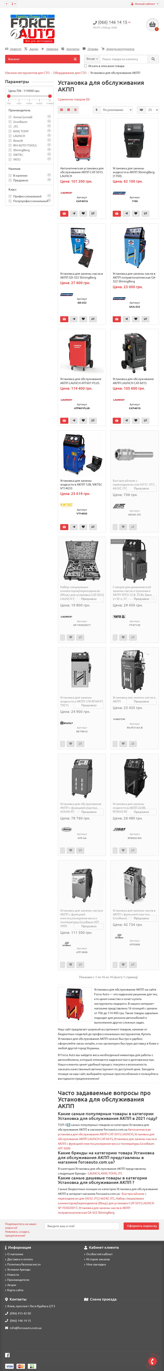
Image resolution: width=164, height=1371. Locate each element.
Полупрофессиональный (31, 201)
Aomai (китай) (22, 117)
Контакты (72, 49)
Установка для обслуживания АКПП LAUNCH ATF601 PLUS (80, 380)
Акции (33, 49)
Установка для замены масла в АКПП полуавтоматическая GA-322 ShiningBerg (134, 277)
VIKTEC (18, 154)
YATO (16, 159)
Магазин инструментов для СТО (27, 73)
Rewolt (18, 140)
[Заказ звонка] (152, 1361)
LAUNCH (19, 136)
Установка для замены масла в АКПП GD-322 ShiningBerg (81, 275)
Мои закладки (96, 1264)
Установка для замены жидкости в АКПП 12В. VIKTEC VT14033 (81, 484)
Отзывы (92, 49)
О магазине (15, 1254)
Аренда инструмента (120, 49)
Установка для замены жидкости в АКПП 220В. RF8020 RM (129, 807)
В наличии (31, 175)
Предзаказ (31, 180)
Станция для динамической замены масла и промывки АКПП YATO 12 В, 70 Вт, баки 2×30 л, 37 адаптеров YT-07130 (134, 593)
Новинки (52, 49)
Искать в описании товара (106, 66)
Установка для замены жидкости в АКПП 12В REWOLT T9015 (81, 701)
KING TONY (21, 131)
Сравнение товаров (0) (74, 99)
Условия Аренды (19, 1269)
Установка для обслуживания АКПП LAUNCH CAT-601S (133, 380)
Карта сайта (15, 1290)
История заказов (98, 1259)
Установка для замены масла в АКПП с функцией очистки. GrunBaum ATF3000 (134, 914)
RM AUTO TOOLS (25, 145)
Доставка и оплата (20, 1259)
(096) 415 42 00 (20, 1313)
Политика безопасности (24, 1264)
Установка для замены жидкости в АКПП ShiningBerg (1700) (134, 172)
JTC (15, 126)
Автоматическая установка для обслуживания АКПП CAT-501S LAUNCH (82, 172)
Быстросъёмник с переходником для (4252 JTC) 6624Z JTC (134, 484)
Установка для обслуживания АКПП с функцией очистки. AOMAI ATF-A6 (80, 807)
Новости (15, 49)
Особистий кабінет (99, 1254)
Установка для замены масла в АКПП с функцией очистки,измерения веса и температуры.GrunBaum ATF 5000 (81, 918)
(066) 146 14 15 (20, 1320)
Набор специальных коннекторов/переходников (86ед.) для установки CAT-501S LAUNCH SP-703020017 (82, 593)
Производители (18, 1280)
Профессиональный (31, 196)
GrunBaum (20, 122)
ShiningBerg (21, 150)
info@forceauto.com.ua (25, 1328)
